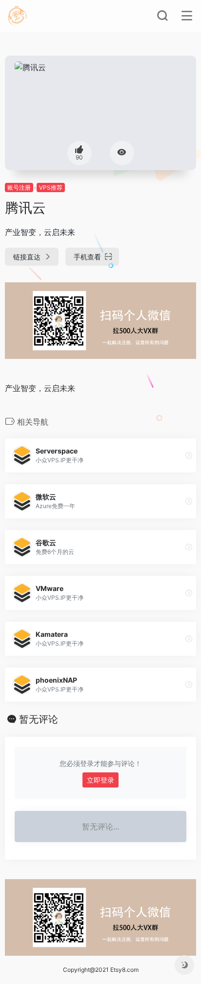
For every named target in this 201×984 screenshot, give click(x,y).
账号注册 (19, 187)
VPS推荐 (50, 187)
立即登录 (100, 780)
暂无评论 (38, 719)
